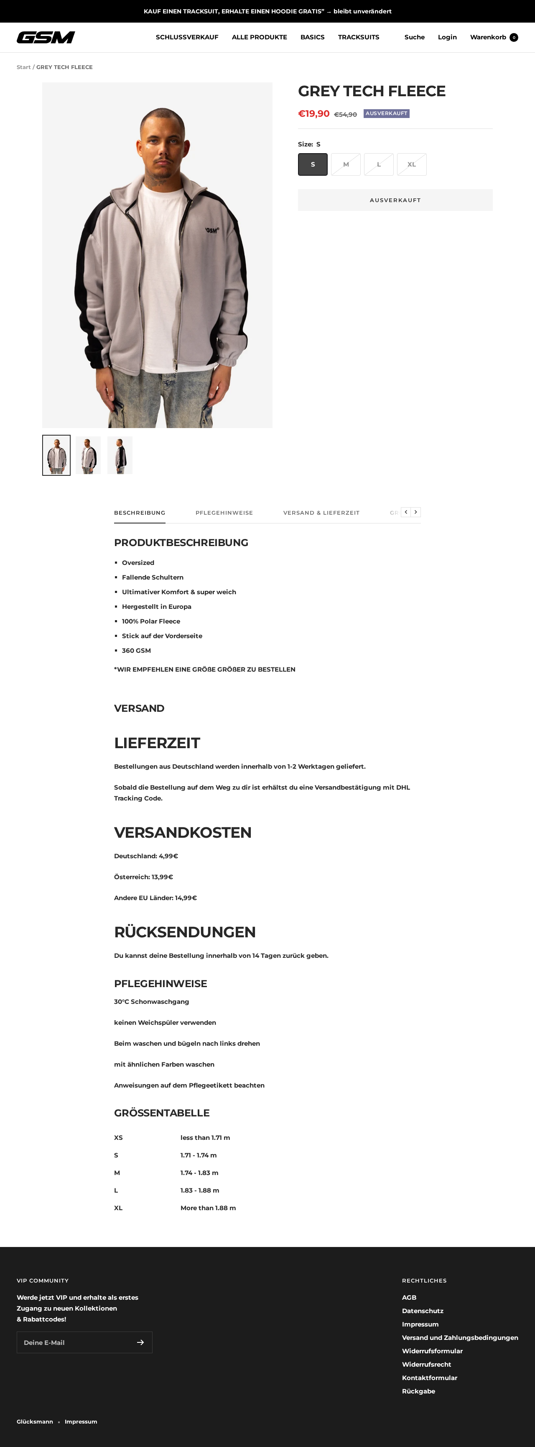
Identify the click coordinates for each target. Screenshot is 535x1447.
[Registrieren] (140, 1342)
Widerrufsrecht (426, 1364)
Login (447, 37)
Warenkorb (492, 37)
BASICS (313, 37)
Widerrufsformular (432, 1351)
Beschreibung (140, 512)
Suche (415, 37)
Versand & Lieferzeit (321, 512)
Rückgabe (418, 1391)
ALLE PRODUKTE (259, 37)
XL (412, 164)
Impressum (420, 1324)
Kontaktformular (429, 1378)
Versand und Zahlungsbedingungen (460, 1338)
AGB (409, 1297)
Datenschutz (422, 1311)
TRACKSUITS (359, 37)
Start (24, 67)
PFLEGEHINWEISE (224, 512)
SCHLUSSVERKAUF (187, 37)
